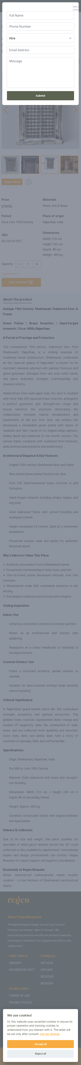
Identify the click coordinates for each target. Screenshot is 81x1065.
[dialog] (40, 532)
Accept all (41, 1044)
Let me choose (50, 1034)
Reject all (40, 1053)
